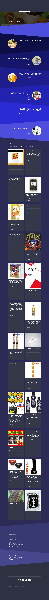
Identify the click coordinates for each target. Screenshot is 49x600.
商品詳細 (29, 64)
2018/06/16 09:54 (15, 534)
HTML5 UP (23, 586)
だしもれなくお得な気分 (11, 586)
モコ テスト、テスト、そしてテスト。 (14, 558)
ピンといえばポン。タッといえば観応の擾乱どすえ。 (16, 557)
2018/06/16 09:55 (15, 539)
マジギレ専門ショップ (12, 559)
